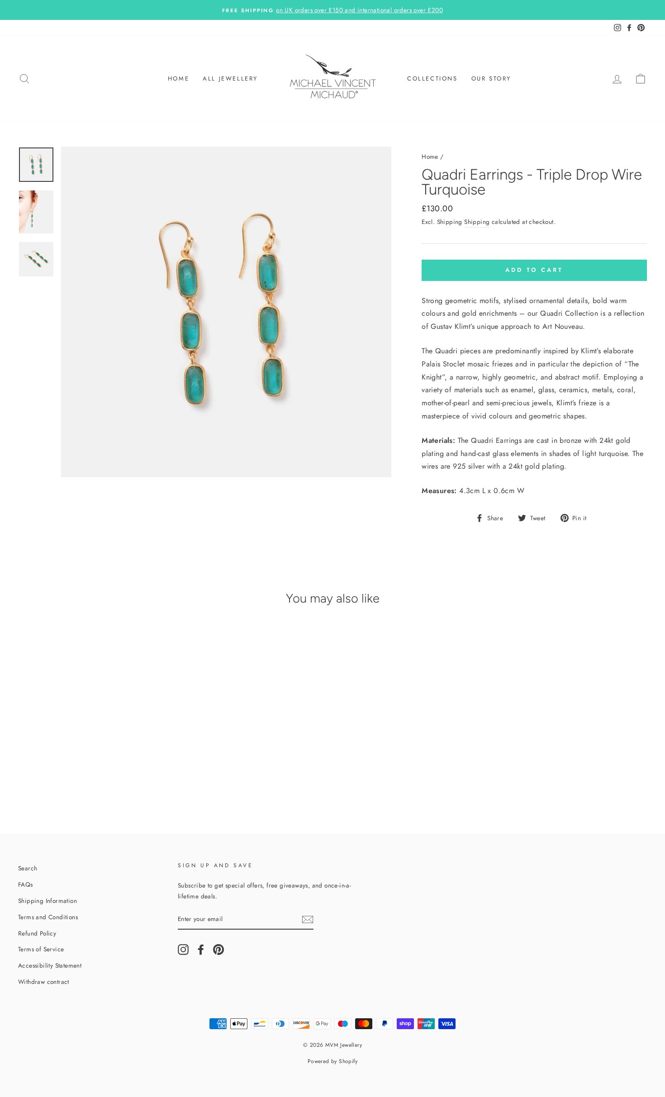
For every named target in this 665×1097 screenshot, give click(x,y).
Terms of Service (41, 949)
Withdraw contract (43, 981)
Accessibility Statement (49, 965)
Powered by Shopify (332, 1061)
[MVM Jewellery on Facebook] (200, 949)
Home (178, 78)
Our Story (491, 78)
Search (27, 868)
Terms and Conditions (48, 916)
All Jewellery (230, 78)
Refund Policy (37, 933)
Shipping (476, 221)
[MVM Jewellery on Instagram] (183, 949)
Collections (432, 78)
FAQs (25, 884)
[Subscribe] (308, 919)
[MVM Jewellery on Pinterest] (218, 949)
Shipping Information (47, 900)
